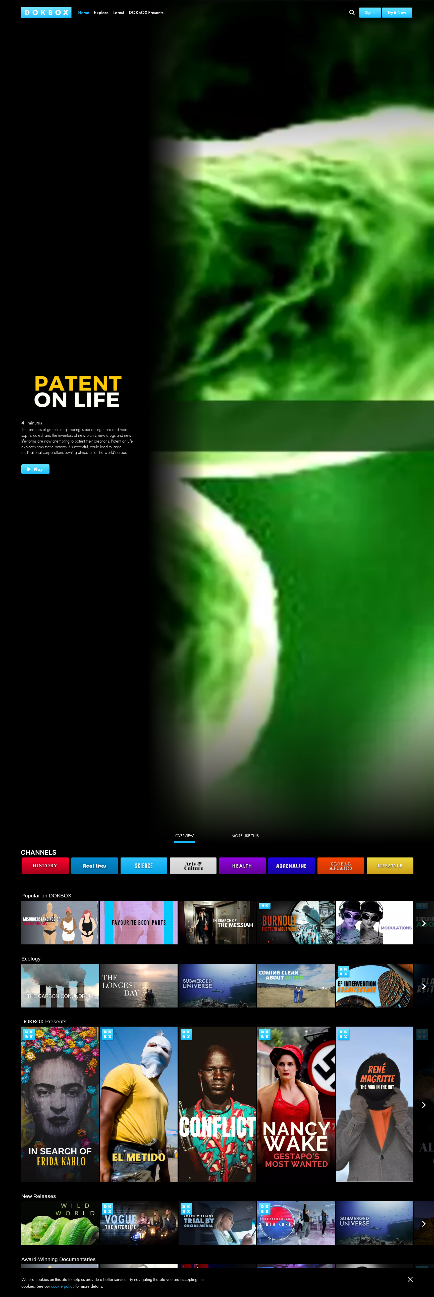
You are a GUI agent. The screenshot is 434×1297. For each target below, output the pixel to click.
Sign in (370, 12)
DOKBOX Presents (146, 12)
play (38, 469)
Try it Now (397, 12)
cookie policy (62, 1286)
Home (83, 12)
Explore (101, 12)
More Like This (245, 835)
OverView (184, 835)
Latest (118, 12)
